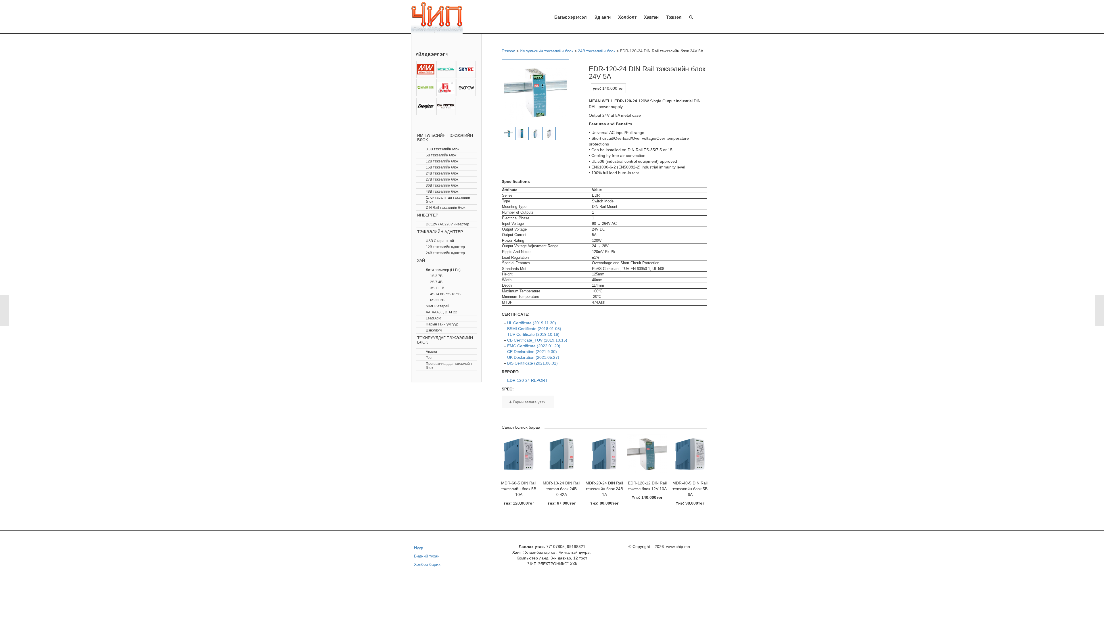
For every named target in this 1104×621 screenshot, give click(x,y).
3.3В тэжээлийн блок (442, 149)
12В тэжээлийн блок (442, 161)
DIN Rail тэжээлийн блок (445, 208)
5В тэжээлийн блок (441, 155)
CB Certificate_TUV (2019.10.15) (537, 340)
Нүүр (418, 547)
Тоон (430, 358)
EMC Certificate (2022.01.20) (533, 346)
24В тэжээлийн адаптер (445, 253)
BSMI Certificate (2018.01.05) (534, 328)
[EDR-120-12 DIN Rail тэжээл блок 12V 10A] (4, 310)
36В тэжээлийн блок (442, 185)
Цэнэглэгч (434, 330)
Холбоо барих (427, 564)
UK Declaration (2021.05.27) (533, 357)
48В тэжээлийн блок (442, 191)
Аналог (431, 352)
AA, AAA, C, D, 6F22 (441, 312)
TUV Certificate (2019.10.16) (533, 334)
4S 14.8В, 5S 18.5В (445, 294)
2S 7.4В (436, 282)
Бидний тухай (427, 556)
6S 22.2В (437, 300)
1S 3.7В (436, 276)
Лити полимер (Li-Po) (443, 270)
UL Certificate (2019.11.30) (531, 323)
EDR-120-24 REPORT (527, 380)
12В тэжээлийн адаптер (445, 247)
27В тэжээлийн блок (442, 179)
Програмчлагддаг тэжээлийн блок (449, 366)
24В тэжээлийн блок (442, 173)
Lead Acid (433, 318)
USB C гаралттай (440, 241)
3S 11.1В (437, 288)
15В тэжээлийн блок (442, 167)
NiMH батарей (437, 306)
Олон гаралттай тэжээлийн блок (448, 199)
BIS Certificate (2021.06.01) (532, 363)
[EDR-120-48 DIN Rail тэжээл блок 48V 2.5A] (1099, 310)
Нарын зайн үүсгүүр (442, 324)
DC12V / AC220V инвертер (447, 224)
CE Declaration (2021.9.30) (532, 351)
